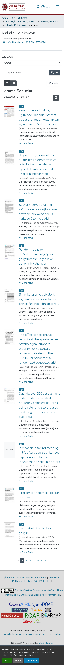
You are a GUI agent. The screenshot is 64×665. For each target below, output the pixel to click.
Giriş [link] (48, 7)
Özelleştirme (31, 660)
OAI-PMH (39, 581)
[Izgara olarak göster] (13, 83)
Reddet (18, 660)
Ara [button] (56, 72)
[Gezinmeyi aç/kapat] (57, 7)
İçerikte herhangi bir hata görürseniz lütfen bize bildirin (32, 634)
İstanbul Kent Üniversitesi (19, 577)
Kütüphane (40, 577)
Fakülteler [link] (22, 18)
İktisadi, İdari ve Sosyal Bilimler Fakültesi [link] (21, 21)
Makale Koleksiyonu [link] (16, 25)
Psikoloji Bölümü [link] (49, 21)
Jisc (48, 581)
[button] (13, 7)
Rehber (27, 581)
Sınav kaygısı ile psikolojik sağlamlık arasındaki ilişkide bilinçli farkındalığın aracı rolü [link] (39, 299)
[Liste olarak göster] (7, 83)
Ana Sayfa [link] (7, 18)
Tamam (7, 660)
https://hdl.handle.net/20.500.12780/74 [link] (24, 42)
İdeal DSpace (46, 643)
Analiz (54, 83)
